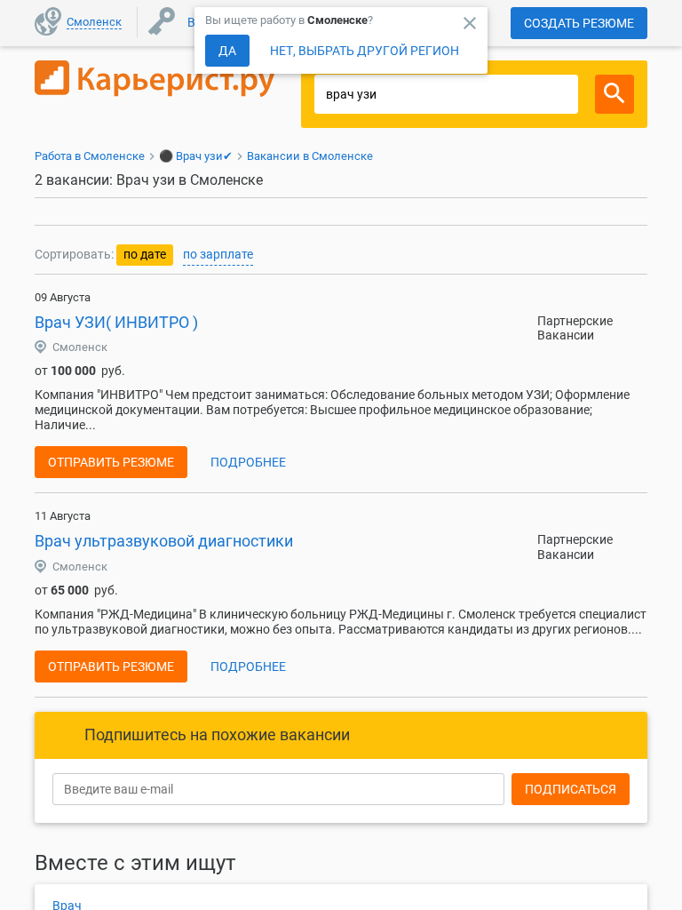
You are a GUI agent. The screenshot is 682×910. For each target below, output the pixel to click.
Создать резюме (579, 23)
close (469, 23)
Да (227, 51)
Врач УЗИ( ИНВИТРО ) (116, 322)
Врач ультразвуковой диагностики (164, 540)
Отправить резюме (111, 462)
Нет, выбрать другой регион (364, 51)
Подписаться (570, 789)
